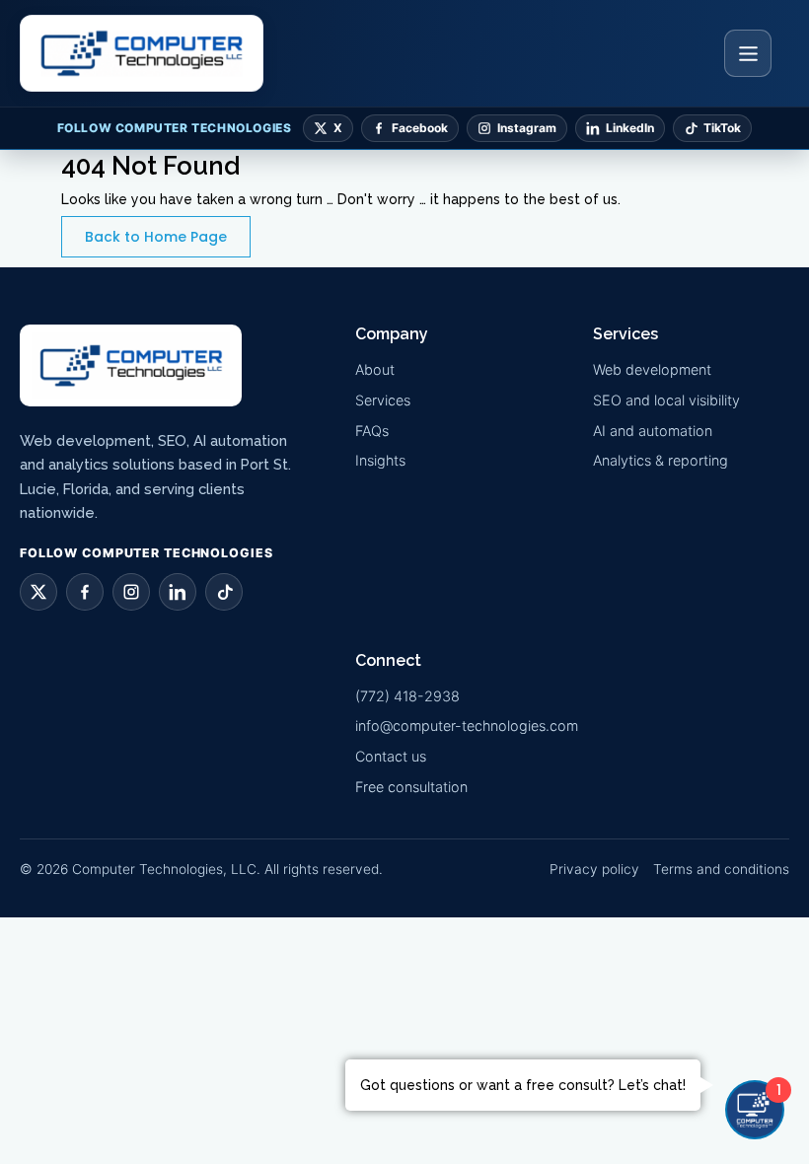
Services (382, 400)
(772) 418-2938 (407, 696)
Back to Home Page (156, 237)
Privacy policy (594, 869)
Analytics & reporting (660, 460)
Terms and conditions (721, 869)
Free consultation (411, 786)
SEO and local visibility (666, 400)
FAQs (372, 430)
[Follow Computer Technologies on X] (38, 592)
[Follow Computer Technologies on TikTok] (224, 592)
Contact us (390, 756)
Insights (380, 460)
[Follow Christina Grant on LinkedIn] (177, 592)
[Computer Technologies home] (141, 53)
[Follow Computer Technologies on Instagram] (131, 592)
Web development (652, 369)
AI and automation (652, 430)
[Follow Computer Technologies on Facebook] (85, 592)
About (375, 369)
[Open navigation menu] (748, 53)
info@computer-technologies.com (466, 725)
